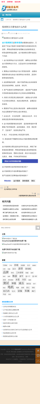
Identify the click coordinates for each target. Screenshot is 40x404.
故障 (9, 276)
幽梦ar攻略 (6, 326)
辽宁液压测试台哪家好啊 (11, 310)
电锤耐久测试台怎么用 (10, 313)
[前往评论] (37, 355)
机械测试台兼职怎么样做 (11, 209)
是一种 (34, 276)
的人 (28, 287)
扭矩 (32, 273)
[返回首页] (37, 350)
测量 (13, 283)
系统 (33, 287)
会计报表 (5, 42)
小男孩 (20, 361)
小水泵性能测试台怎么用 (11, 316)
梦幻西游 (10, 280)
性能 (27, 273)
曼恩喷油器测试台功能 (10, 336)
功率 (4, 269)
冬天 (28, 265)
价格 (16, 265)
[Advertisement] (20, 384)
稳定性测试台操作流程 (10, 323)
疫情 (22, 287)
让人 (13, 291)
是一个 (28, 276)
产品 (11, 265)
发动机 (28, 268)
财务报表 (18, 42)
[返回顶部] (37, 360)
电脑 (17, 287)
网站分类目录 (31, 349)
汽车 (24, 279)
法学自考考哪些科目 (9, 306)
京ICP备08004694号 (28, 351)
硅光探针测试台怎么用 (28, 212)
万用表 (5, 265)
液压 (21, 283)
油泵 (30, 280)
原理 (20, 268)
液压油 (28, 283)
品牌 (6, 272)
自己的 (6, 290)
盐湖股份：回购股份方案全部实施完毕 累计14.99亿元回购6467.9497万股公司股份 (12, 216)
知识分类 (17, 2)
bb (7, 33)
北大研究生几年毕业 (10, 189)
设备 (20, 290)
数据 (15, 275)
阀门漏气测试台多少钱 (10, 212)
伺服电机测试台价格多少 (29, 216)
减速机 (34, 265)
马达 (4, 294)
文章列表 (10, 2)
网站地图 (13, 351)
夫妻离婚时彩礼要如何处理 (27, 195)
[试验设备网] (20, 7)
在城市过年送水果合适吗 (29, 206)
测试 (6, 283)
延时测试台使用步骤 (9, 219)
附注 (11, 42)
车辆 (27, 290)
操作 (4, 276)
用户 (34, 283)
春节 (21, 276)
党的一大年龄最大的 (9, 320)
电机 (11, 287)
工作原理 (19, 272)
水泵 (18, 279)
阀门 (33, 291)
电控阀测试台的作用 (9, 333)
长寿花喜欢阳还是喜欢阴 (11, 206)
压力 (14, 269)
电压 (4, 287)
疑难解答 (19, 351)
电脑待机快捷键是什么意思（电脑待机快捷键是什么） (30, 219)
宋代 (12, 273)
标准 (4, 280)
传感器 (23, 265)
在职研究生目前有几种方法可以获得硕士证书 (17, 330)
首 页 (3, 2)
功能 (9, 269)
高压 (9, 294)
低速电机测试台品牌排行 (29, 209)
